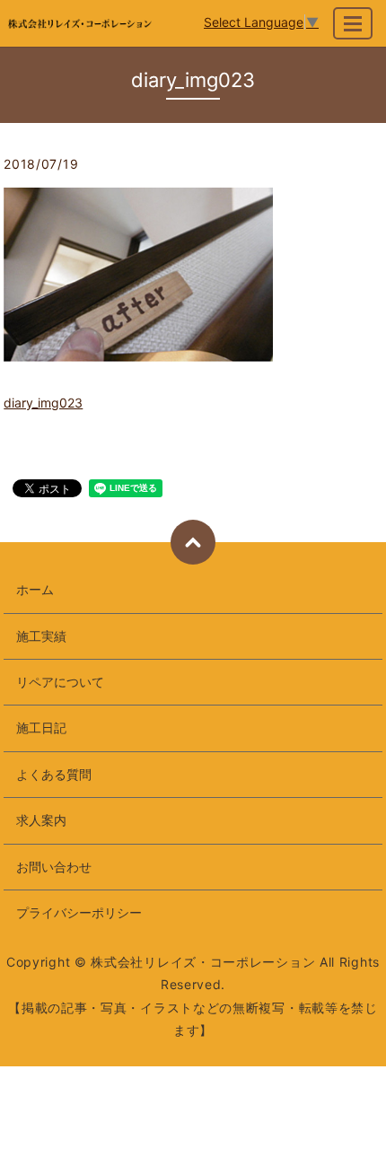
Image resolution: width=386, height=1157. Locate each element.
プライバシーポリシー (79, 912)
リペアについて (60, 681)
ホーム (35, 589)
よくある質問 (54, 774)
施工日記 (41, 727)
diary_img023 (43, 402)
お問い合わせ (54, 866)
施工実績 (41, 636)
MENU (353, 23)
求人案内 (41, 820)
